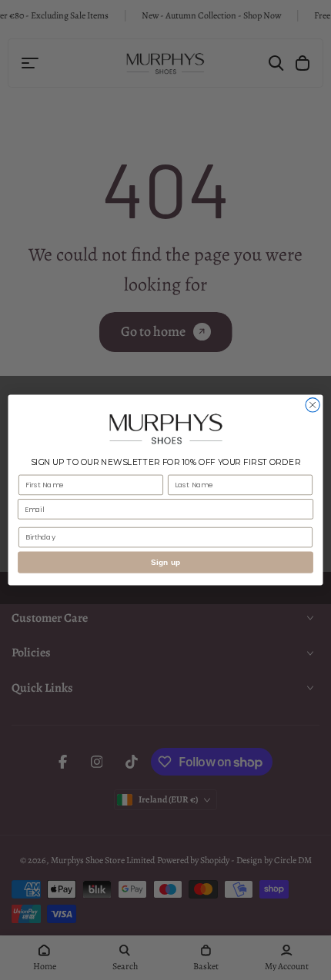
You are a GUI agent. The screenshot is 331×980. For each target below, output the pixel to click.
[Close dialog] (312, 405)
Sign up (165, 562)
